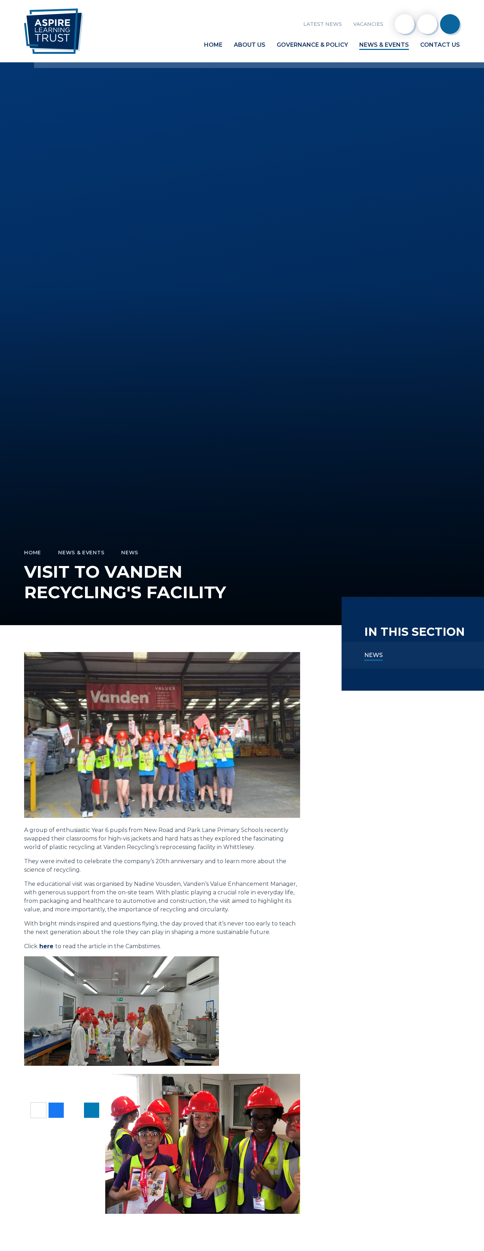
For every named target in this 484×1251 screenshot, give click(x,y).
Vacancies (368, 24)
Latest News (322, 24)
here (46, 946)
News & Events (81, 552)
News (129, 552)
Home (32, 552)
